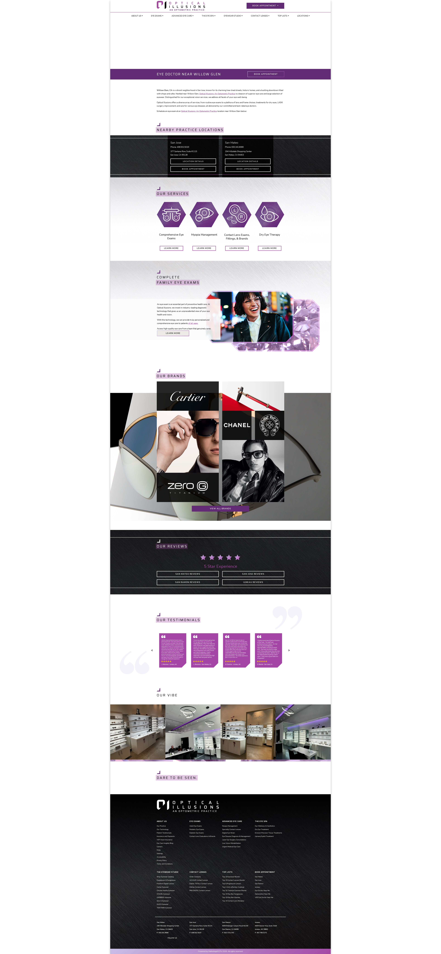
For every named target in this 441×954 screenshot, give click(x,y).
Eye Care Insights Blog (165, 843)
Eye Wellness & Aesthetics (265, 826)
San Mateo (259, 877)
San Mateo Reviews (187, 574)
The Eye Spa (208, 16)
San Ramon (259, 884)
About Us (136, 16)
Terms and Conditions (165, 864)
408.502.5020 (183, 147)
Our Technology (162, 829)
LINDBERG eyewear (164, 897)
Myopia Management (229, 826)
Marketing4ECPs (215, 951)
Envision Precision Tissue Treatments (268, 833)
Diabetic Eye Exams (196, 833)
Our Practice (161, 826)
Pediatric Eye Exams (196, 829)
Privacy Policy (162, 860)
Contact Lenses (259, 16)
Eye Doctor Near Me (262, 890)
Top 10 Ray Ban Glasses (231, 897)
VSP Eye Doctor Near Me (264, 897)
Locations (302, 16)
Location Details (193, 161)
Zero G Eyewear (163, 901)
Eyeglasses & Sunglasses (166, 880)
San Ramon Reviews (187, 582)
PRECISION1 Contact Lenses (199, 890)
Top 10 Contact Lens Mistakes (233, 901)
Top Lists (282, 16)
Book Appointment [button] (264, 5)
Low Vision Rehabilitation (231, 843)
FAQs (159, 850)
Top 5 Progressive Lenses (231, 884)
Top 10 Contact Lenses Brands (233, 880)
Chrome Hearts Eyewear (166, 890)
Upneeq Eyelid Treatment (264, 836)
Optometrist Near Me (262, 894)
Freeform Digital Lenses (165, 884)
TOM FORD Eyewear (164, 908)
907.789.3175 (262, 933)
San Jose (258, 880)
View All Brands (220, 508)
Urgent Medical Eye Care (231, 847)
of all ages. (193, 323)
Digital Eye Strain (228, 833)
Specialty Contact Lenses (231, 829)
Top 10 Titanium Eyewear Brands (234, 890)
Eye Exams (156, 16)
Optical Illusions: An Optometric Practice (199, 111)
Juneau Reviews (253, 582)
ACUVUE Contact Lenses (198, 880)
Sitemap (160, 853)
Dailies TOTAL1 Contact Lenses (201, 884)
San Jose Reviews (253, 574)
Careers (160, 847)
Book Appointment (266, 74)
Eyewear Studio (232, 16)
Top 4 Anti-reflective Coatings (233, 887)
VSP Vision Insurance (164, 840)
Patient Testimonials (164, 833)
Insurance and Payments (166, 836)
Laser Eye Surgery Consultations (234, 840)
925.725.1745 (229, 933)
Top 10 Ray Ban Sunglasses (232, 894)
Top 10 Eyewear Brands (231, 877)
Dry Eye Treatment (262, 829)
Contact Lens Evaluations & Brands (202, 836)
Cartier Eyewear (163, 887)
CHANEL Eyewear (163, 894)
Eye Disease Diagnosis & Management (236, 836)
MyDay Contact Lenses (197, 887)
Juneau (257, 887)
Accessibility (161, 857)
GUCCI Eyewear (162, 904)
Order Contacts (195, 877)
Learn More (173, 333)
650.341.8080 (238, 147)
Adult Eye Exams (195, 826)
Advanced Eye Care (182, 16)
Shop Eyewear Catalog (165, 877)
